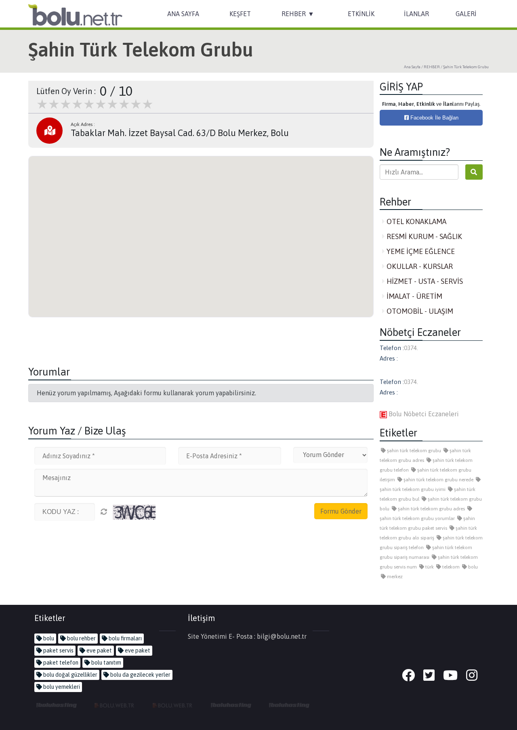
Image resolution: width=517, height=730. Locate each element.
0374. (411, 347)
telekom (450, 567)
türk (429, 567)
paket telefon (60, 662)
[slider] (94, 104)
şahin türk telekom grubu (413, 450)
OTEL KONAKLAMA (415, 221)
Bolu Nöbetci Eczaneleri (423, 413)
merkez (394, 576)
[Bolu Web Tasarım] (114, 705)
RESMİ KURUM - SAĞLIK (423, 236)
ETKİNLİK (361, 13)
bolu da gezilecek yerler (139, 674)
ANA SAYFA (183, 13)
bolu (472, 567)
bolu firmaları (124, 638)
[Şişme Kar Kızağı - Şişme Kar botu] (289, 705)
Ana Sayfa (412, 67)
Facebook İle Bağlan (433, 118)
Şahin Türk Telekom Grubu (466, 67)
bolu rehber (81, 638)
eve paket (98, 650)
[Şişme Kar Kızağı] (231, 705)
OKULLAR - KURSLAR (419, 266)
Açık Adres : (83, 124)
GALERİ (466, 13)
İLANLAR (416, 13)
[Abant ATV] (173, 705)
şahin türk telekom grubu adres (431, 509)
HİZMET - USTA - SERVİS (424, 281)
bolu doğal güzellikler (69, 674)
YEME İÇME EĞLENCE (420, 251)
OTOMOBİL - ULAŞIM (419, 311)
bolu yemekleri (61, 687)
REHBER (294, 13)
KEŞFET (240, 13)
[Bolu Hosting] (56, 705)
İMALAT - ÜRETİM (413, 296)
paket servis (58, 650)
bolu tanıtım (105, 662)
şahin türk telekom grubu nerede (437, 479)
